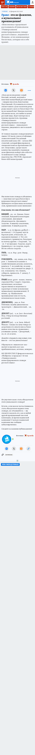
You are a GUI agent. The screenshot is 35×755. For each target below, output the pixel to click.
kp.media (16, 84)
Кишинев (12, 7)
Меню (2, 2)
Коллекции (4, 11)
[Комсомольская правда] (12, 2)
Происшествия (22, 7)
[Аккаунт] (32, 2)
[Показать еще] (29, 90)
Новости (4, 7)
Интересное (8, 454)
